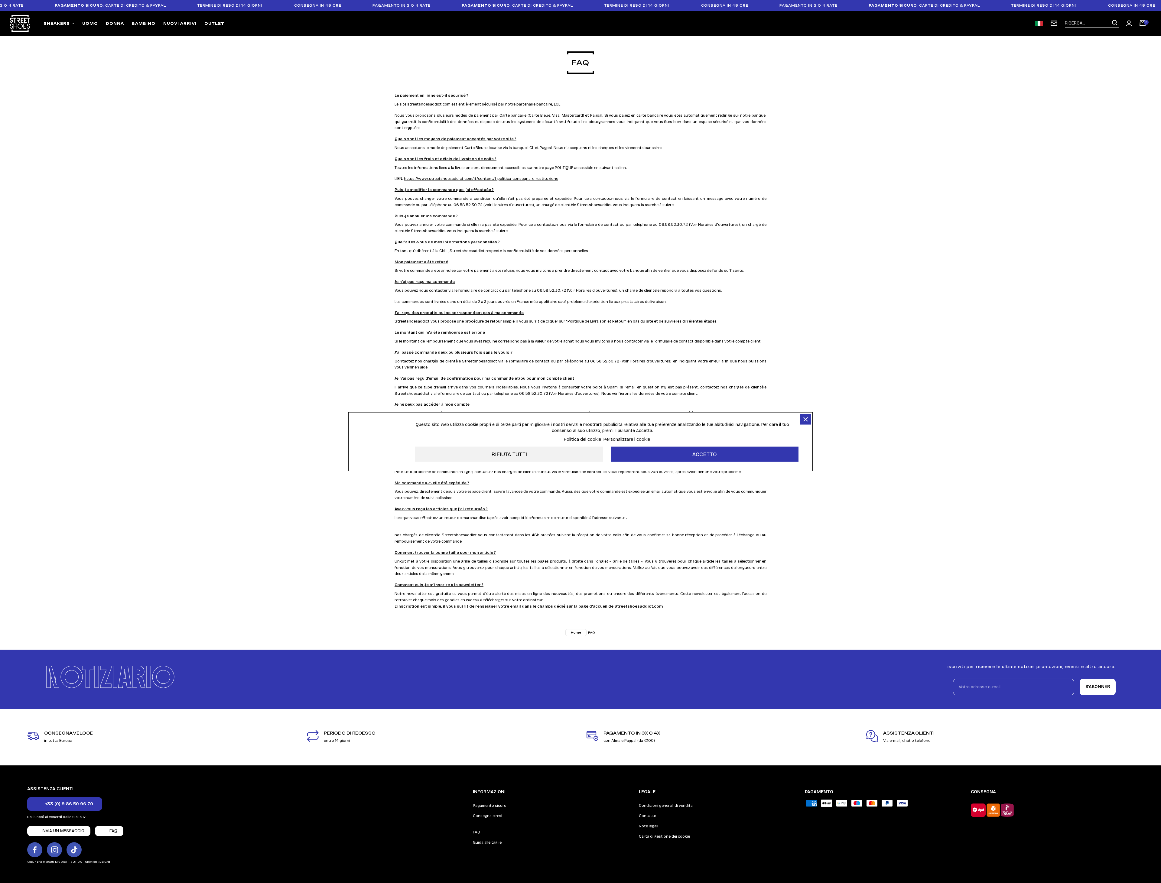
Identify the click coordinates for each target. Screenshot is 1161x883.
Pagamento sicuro (489, 805)
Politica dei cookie (582, 439)
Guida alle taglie (487, 842)
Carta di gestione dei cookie (664, 836)
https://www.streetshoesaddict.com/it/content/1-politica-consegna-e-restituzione (481, 178)
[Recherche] (1114, 23)
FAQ (476, 832)
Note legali (648, 826)
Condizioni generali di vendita (666, 805)
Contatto (647, 815)
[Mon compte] (1129, 23)
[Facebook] (34, 849)
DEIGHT (104, 862)
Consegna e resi (487, 815)
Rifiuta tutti (509, 454)
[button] (64, 804)
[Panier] (1142, 23)
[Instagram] (54, 849)
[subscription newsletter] (1054, 23)
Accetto (704, 454)
